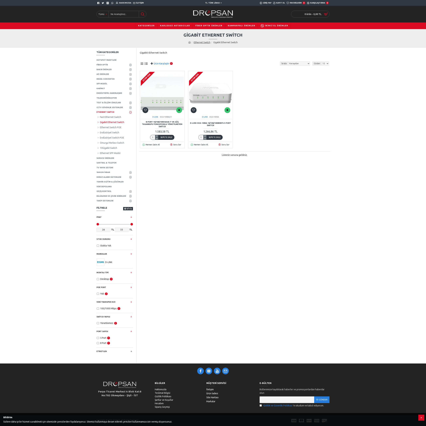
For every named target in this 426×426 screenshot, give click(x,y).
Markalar (102, 254)
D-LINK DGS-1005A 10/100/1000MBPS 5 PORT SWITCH (210, 124)
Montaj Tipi (102, 273)
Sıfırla (129, 209)
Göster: (317, 63)
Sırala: (284, 63)
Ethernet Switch (202, 42)
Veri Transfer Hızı (106, 302)
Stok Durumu (103, 239)
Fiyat (99, 217)
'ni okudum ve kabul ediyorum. (293, 405)
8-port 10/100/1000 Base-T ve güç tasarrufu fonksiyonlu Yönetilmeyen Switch (162, 124)
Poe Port (101, 287)
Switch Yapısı (103, 317)
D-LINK (155, 117)
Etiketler (102, 351)
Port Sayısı (102, 331)
